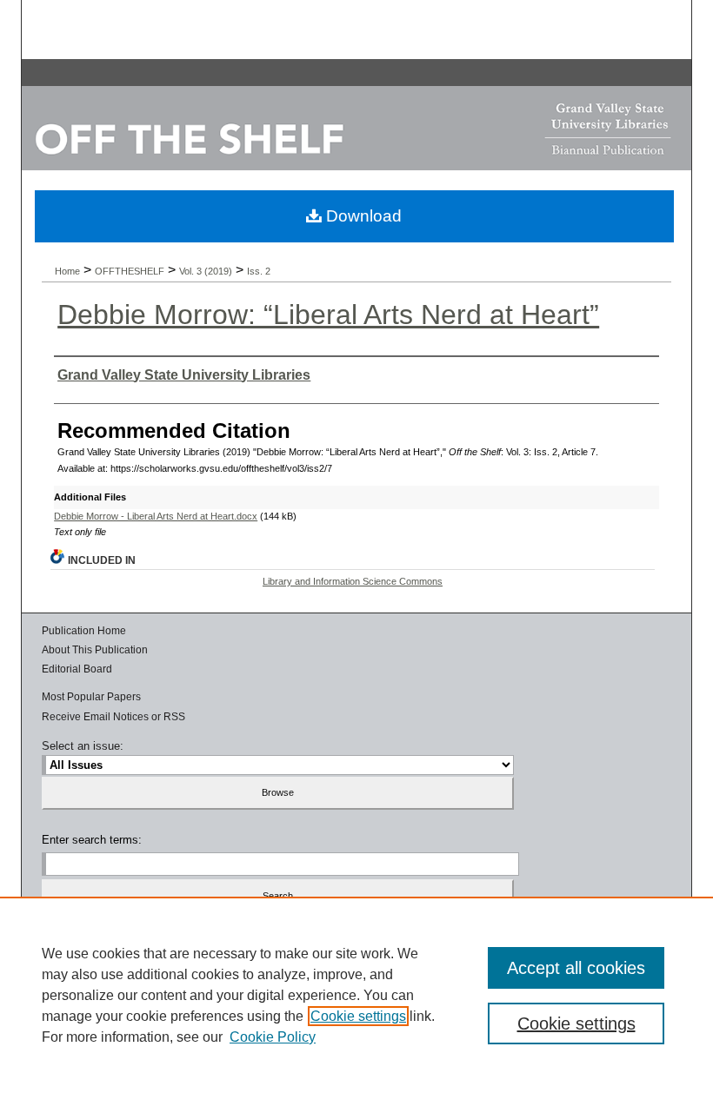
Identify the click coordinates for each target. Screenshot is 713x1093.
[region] (356, 995)
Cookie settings (358, 1016)
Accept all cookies (576, 967)
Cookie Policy (273, 1037)
